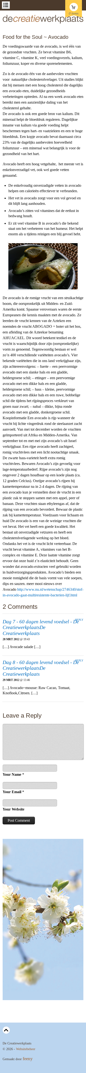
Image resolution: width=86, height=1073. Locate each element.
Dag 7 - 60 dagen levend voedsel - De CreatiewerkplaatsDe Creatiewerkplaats (41, 627)
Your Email (12, 792)
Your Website (13, 809)
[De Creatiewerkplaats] (43, 22)
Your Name (12, 774)
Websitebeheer (25, 1049)
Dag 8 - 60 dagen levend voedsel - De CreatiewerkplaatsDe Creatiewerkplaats (41, 668)
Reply (79, 619)
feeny (28, 1058)
